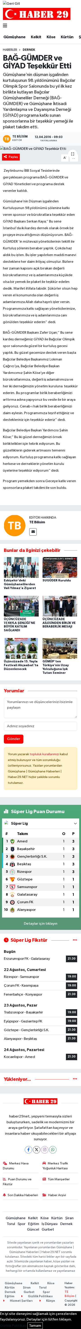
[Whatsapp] (52, 1149)
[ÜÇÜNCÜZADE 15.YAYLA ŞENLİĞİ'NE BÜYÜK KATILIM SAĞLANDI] (21, 606)
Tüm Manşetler (59, 1179)
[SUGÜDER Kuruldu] (60, 567)
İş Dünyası (50, 1224)
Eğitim (33, 1224)
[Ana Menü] (5, 26)
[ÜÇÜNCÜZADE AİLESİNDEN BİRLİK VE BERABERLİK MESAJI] (60, 606)
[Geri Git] (11, 4)
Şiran (69, 1218)
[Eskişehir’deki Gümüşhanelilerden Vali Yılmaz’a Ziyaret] (21, 567)
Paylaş (13, 157)
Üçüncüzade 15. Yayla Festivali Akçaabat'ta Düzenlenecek (21, 665)
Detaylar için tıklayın (40, 924)
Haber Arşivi (57, 1195)
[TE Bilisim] (14, 525)
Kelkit (36, 37)
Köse (51, 37)
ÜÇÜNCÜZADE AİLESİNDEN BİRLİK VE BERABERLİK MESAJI (59, 623)
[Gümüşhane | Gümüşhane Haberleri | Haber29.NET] (36, 14)
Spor (21, 1224)
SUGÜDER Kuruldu (57, 580)
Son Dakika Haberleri (23, 1195)
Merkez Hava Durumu (16, 1166)
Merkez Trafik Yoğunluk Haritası (55, 1166)
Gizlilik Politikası (40, 1296)
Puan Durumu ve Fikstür (17, 1182)
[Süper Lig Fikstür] (75, 940)
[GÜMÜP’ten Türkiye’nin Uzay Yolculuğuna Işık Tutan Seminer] (60, 648)
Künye (50, 1300)
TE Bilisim (37, 522)
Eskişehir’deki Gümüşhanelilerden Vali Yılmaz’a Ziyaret (20, 584)
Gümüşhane (14, 37)
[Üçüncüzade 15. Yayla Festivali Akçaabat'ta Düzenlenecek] (21, 648)
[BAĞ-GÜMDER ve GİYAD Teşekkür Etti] (40, 149)
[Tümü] (75, 1079)
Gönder (13, 739)
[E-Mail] (33, 532)
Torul (11, 1224)
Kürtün (67, 37)
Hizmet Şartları (21, 1300)
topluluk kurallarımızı (45, 754)
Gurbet (48, 1229)
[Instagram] (44, 1149)
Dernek (29, 49)
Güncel (33, 1229)
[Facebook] (28, 1149)
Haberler (10, 49)
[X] (36, 1149)
